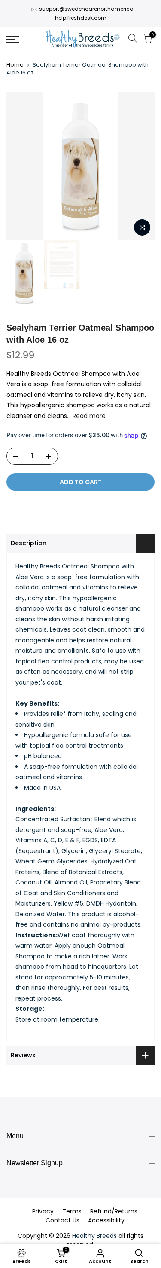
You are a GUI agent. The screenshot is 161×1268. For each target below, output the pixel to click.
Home (15, 65)
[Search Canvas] (132, 40)
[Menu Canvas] (22, 39)
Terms (72, 1211)
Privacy (43, 1211)
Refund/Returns (113, 1211)
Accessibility (106, 1220)
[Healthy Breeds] (82, 39)
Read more (88, 415)
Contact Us (62, 1220)
